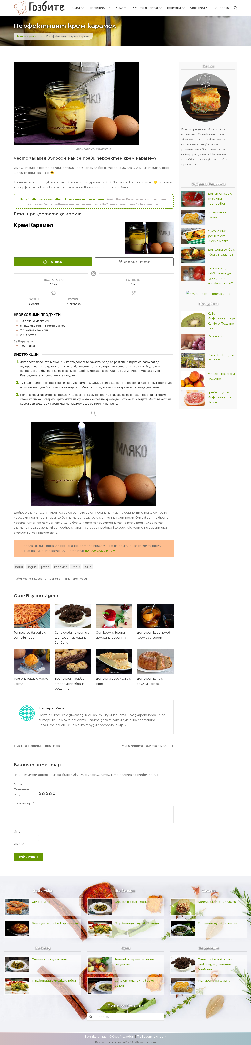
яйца (87, 567)
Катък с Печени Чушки (217, 902)
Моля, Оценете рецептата (23, 789)
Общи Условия (121, 1036)
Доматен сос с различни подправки (220, 198)
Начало (21, 36)
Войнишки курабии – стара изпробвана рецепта (71, 683)
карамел (60, 567)
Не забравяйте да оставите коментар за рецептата (62, 199)
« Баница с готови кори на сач (38, 746)
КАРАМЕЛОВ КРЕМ (100, 551)
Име (17, 831)
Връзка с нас (95, 1036)
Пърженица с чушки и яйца (54, 980)
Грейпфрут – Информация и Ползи (219, 397)
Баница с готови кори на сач (55, 923)
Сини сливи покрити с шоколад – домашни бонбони (72, 637)
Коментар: (24, 803)
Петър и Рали (51, 708)
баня (19, 567)
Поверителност (152, 1036)
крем (76, 567)
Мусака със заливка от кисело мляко (218, 236)
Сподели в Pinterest (136, 261)
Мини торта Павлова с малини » (148, 746)
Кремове (54, 578)
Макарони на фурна (214, 980)
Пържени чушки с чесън (218, 923)
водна (31, 567)
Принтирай (55, 261)
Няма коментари (75, 578)
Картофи (215, 336)
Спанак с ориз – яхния (49, 959)
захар (45, 567)
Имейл (19, 844)
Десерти (36, 36)
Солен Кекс (41, 902)
